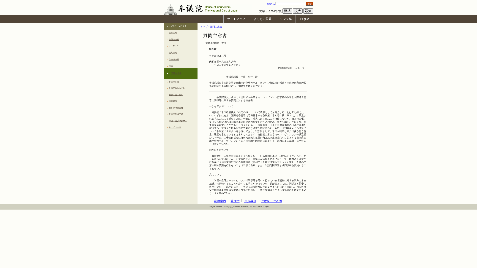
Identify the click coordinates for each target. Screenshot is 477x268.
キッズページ (175, 127)
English (304, 18)
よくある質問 (262, 18)
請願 (171, 66)
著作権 (235, 201)
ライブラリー (175, 46)
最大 (308, 11)
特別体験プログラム (178, 120)
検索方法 (271, 4)
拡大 (297, 11)
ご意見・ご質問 (271, 201)
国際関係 (173, 101)
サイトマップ (236, 18)
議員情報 (173, 33)
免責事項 (250, 201)
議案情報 (173, 53)
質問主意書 (176, 73)
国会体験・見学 (176, 94)
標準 (287, 11)
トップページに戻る (177, 26)
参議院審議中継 (176, 114)
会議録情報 (174, 59)
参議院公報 (174, 82)
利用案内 (220, 201)
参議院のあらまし (177, 88)
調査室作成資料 (176, 108)
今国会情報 (174, 39)
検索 (309, 4)
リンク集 (286, 18)
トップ (204, 26)
